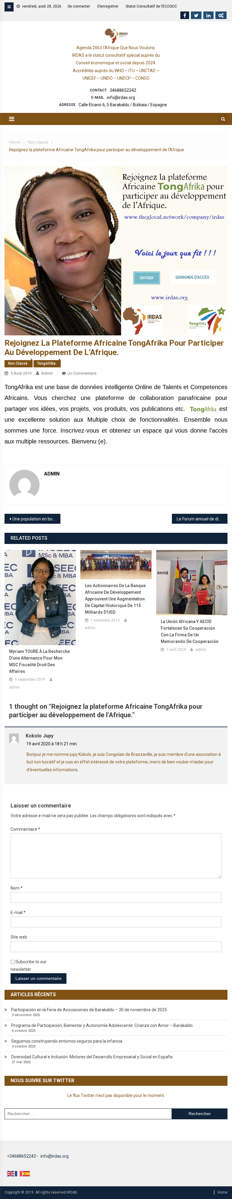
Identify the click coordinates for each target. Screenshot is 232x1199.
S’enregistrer (107, 6)
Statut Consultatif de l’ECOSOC (151, 6)
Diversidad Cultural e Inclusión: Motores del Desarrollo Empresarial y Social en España (91, 1056)
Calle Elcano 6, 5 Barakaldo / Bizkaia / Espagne (123, 105)
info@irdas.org (121, 97)
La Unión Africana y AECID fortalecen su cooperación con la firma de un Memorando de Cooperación (189, 631)
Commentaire (25, 829)
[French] (19, 1173)
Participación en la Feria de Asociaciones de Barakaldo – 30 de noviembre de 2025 (89, 1009)
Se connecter (79, 6)
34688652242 (123, 90)
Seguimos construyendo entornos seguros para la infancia (66, 1041)
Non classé (17, 363)
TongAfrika (46, 363)
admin (47, 373)
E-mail (18, 912)
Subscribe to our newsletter (29, 965)
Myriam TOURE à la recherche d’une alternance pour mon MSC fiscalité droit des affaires (39, 661)
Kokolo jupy (39, 736)
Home (222, 1192)
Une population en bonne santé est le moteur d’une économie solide (36, 518)
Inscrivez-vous (79, 430)
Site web (19, 937)
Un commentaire (81, 373)
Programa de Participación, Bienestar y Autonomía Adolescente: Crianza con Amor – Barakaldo (102, 1025)
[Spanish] (27, 1173)
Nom (17, 888)
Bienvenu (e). (90, 441)
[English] (11, 1173)
